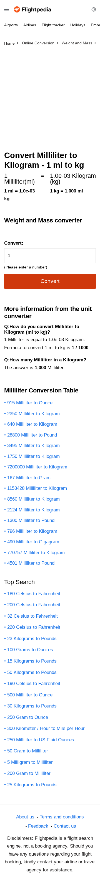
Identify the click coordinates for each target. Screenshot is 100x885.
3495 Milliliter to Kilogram (33, 445)
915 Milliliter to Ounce (29, 402)
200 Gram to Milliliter (29, 773)
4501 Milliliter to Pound (30, 563)
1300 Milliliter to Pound (30, 520)
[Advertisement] (50, 101)
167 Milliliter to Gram (29, 477)
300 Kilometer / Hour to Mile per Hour (46, 728)
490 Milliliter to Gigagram (33, 541)
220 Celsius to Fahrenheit (33, 627)
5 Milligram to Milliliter (30, 762)
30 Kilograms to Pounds (32, 706)
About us (25, 817)
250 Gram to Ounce (27, 717)
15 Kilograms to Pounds (32, 661)
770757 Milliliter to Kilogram (36, 552)
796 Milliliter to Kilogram (32, 531)
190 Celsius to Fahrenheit (33, 683)
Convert (50, 281)
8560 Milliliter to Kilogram (33, 499)
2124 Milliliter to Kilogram (33, 510)
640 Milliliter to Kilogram (32, 424)
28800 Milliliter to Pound (32, 435)
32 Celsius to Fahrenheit (32, 616)
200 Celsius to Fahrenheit (33, 604)
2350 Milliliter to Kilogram (33, 413)
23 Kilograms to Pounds (32, 638)
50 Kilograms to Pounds (32, 672)
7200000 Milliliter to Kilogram (37, 467)
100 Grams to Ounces (30, 649)
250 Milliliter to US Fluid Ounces (40, 739)
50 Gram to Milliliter (27, 751)
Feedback (38, 826)
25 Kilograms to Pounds (32, 784)
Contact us (65, 826)
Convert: (13, 243)
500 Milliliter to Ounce (29, 695)
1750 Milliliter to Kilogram (33, 456)
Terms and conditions (62, 817)
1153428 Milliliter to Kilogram (37, 488)
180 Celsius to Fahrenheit (33, 593)
